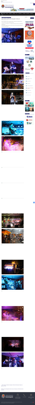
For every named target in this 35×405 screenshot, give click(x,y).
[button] (34, 4)
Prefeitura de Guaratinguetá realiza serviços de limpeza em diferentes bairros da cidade (12, 389)
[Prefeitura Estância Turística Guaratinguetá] (2, 13)
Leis (16, 13)
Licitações (24, 13)
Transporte (27, 13)
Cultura (2, 17)
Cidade (7, 13)
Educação (31, 13)
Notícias (4, 13)
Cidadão (14, 13)
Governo (10, 13)
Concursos (19, 13)
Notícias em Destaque (8, 17)
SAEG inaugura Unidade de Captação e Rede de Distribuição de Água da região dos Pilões (11, 385)
